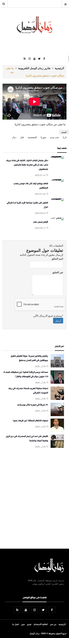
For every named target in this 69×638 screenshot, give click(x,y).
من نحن (53, 624)
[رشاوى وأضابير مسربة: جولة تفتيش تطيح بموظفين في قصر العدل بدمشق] (57, 366)
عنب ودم (54, 137)
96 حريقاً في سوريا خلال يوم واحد (32, 405)
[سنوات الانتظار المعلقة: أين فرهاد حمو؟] (57, 431)
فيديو (29, 624)
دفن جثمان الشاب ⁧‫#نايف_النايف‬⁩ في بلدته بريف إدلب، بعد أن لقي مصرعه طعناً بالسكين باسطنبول (27, 165)
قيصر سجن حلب (40, 222)
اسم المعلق (57, 258)
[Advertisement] (34, 499)
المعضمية (32, 137)
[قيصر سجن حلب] (57, 217)
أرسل (58, 320)
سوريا (43, 137)
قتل (22, 137)
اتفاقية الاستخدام (41, 624)
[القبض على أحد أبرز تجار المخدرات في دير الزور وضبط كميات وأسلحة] (57, 446)
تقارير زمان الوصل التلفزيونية (34, 68)
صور (23, 624)
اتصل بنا (15, 624)
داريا (65, 137)
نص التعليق (57, 272)
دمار (14, 137)
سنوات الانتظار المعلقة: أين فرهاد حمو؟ (30, 421)
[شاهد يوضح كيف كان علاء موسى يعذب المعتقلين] (57, 179)
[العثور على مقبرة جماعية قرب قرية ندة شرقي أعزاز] (57, 198)
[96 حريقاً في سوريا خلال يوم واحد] (57, 415)
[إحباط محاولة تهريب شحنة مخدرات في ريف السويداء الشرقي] (57, 399)
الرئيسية (59, 68)
